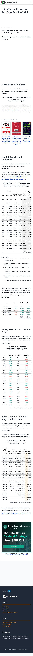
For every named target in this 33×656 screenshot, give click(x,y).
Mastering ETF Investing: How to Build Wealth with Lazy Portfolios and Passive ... (6, 140)
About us (5, 611)
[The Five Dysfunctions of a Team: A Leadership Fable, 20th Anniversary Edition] (16, 128)
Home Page (5, 607)
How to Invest (6, 624)
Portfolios (5, 609)
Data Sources (6, 626)
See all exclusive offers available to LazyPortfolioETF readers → (16, 554)
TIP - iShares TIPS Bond (14, 110)
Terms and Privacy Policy (9, 613)
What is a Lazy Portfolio (9, 622)
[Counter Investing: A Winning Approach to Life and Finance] (26, 128)
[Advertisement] (16, 20)
